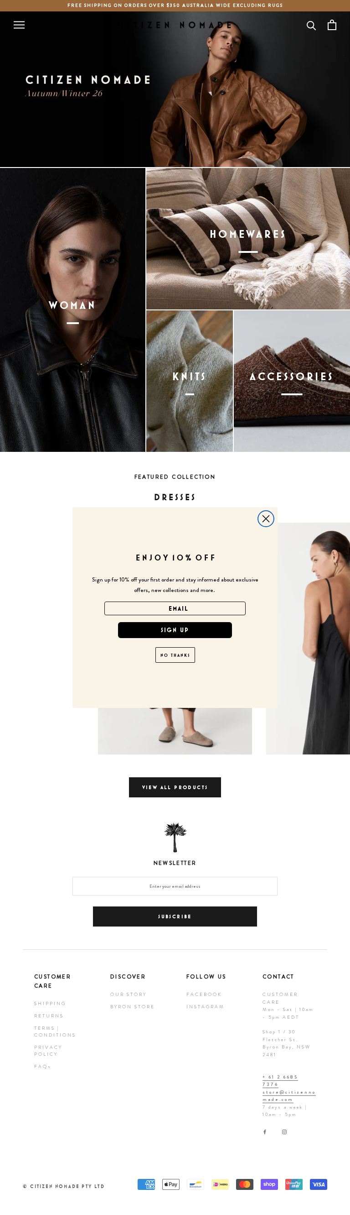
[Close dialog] (266, 519)
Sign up (175, 630)
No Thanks (175, 655)
